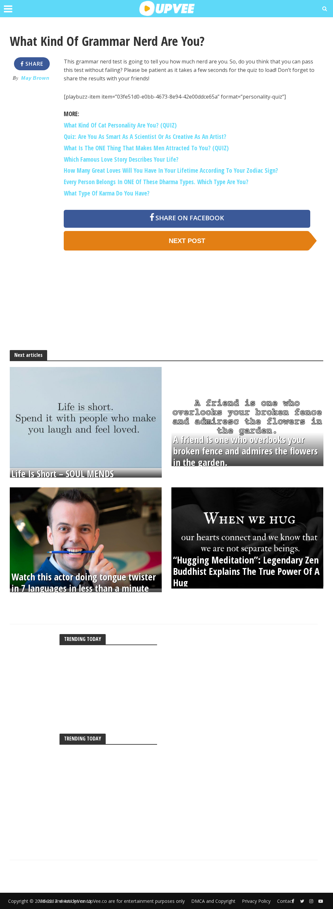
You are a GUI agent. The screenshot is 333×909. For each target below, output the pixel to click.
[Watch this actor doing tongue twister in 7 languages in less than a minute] (86, 537)
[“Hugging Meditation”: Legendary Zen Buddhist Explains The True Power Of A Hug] (247, 537)
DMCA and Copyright (213, 901)
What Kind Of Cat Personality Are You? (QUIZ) (120, 125)
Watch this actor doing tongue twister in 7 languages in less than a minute (83, 582)
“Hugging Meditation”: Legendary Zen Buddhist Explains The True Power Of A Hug (246, 571)
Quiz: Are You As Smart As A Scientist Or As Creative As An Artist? (145, 136)
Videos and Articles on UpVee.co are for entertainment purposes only (112, 901)
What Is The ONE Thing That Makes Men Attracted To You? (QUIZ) (146, 148)
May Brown (35, 78)
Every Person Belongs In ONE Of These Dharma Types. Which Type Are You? (156, 182)
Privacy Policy (256, 901)
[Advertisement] (32, 184)
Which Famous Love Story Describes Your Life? (121, 159)
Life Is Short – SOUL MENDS (62, 474)
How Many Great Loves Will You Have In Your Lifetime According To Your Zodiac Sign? (171, 170)
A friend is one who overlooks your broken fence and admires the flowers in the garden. (245, 451)
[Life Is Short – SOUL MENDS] (86, 417)
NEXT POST (187, 240)
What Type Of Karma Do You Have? (107, 193)
